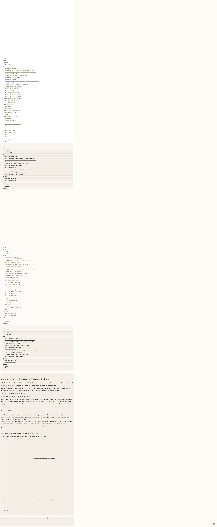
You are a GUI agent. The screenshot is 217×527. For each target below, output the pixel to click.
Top (214, 524)
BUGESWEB (44, 518)
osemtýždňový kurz (19, 415)
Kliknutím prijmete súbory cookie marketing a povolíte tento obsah (44, 458)
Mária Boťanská (5, 510)
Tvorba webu (27, 518)
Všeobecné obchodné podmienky (56, 518)
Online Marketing (36, 518)
